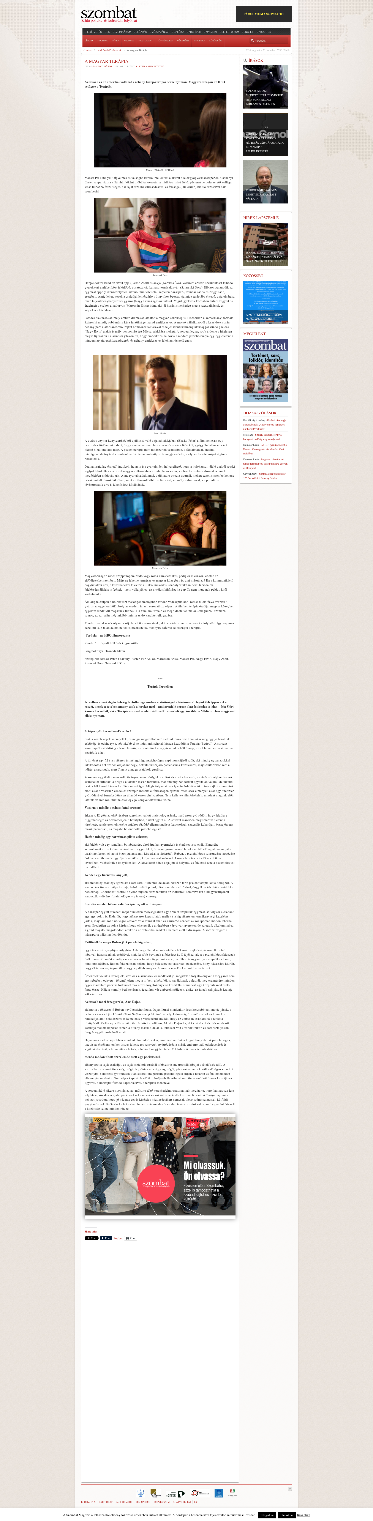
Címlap (88, 50)
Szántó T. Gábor (101, 66)
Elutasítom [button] (287, 1515)
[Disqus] (160, 1304)
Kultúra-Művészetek (110, 50)
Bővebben (303, 1514)
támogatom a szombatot (264, 14)
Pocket (118, 1238)
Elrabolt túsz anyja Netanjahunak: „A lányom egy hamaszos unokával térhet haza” (264, 424)
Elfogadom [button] (267, 1515)
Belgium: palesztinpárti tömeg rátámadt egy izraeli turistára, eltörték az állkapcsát (265, 463)
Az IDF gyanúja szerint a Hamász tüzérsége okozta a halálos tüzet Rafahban (265, 449)
